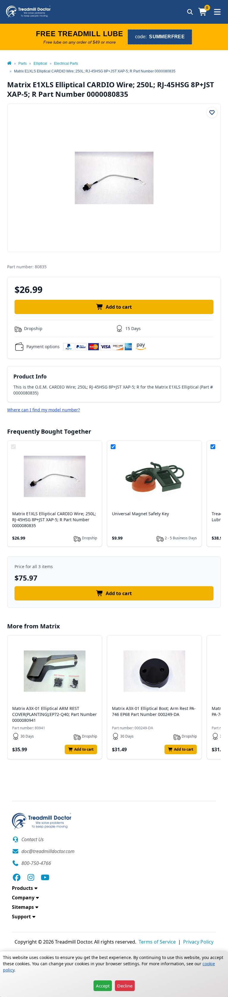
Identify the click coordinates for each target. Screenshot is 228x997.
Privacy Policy (198, 942)
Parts (22, 63)
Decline (124, 986)
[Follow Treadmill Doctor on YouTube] (45, 877)
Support (21, 916)
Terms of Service (157, 942)
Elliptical (40, 63)
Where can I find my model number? (43, 410)
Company (23, 897)
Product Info (30, 376)
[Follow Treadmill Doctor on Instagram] (31, 877)
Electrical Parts (66, 63)
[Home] (9, 63)
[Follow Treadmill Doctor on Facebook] (16, 877)
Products (22, 888)
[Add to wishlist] (212, 112)
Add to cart (119, 307)
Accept (103, 986)
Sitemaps (23, 907)
